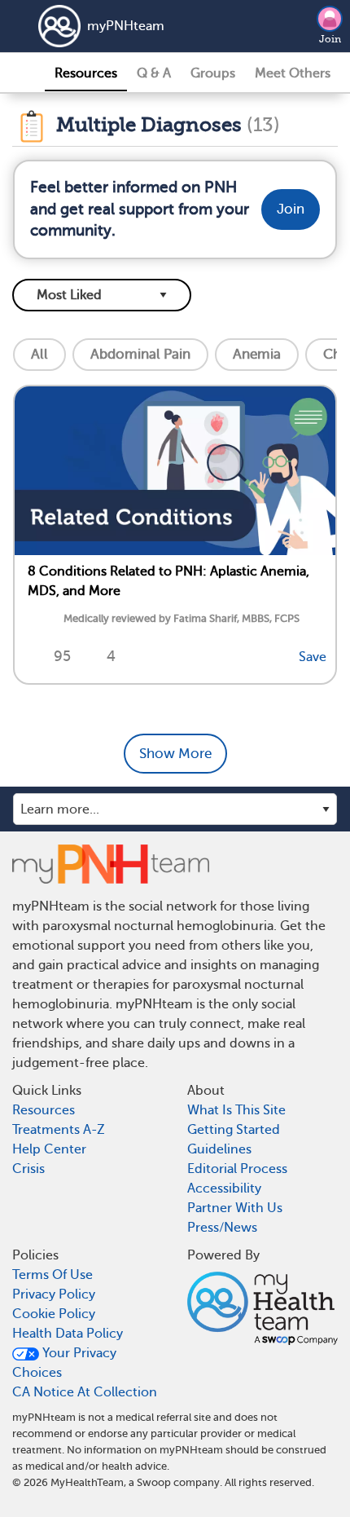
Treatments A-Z (58, 1129)
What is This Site (236, 1110)
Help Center (49, 1149)
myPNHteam (125, 26)
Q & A (154, 73)
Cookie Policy (53, 1314)
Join (330, 39)
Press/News (222, 1227)
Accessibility (224, 1188)
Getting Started (233, 1129)
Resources (86, 73)
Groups (212, 73)
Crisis (28, 1169)
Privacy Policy (53, 1294)
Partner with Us (234, 1208)
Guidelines (219, 1149)
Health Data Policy (67, 1333)
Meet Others (292, 73)
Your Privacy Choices (64, 1363)
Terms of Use (52, 1275)
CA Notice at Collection (84, 1392)
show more (175, 753)
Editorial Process (237, 1169)
